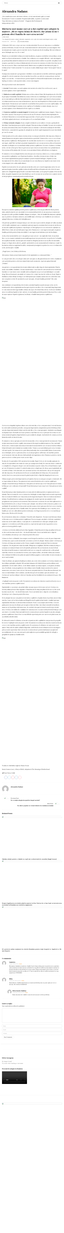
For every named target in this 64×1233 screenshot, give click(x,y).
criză (37, 39)
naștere (52, 39)
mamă (40, 39)
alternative (21, 39)
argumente (27, 39)
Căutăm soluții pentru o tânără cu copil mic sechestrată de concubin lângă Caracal (29, 859)
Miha (11, 979)
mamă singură (46, 39)
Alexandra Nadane (14, 11)
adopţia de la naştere (10, 39)
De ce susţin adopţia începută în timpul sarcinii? (25, 800)
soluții (55, 39)
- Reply (20, 963)
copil (35, 39)
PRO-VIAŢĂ (6, 37)
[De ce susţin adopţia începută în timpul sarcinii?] (6, 799)
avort (32, 39)
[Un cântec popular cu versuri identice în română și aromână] (57, 804)
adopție (17, 39)
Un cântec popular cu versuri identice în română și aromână (35, 805)
